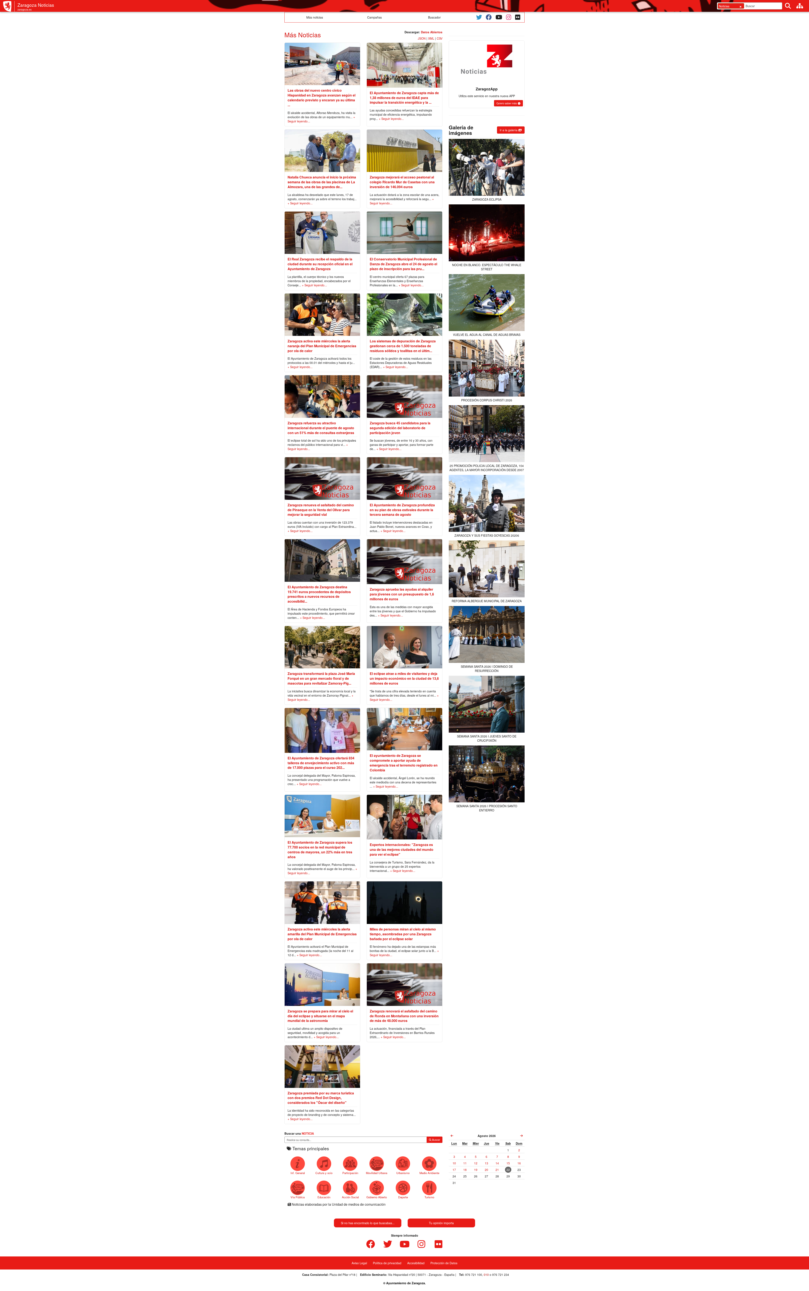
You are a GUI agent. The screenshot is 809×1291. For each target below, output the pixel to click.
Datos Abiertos (431, 32)
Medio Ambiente (429, 1173)
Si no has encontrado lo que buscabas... (368, 1223)
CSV (439, 38)
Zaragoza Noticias (35, 5)
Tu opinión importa (441, 1223)
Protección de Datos (443, 1263)
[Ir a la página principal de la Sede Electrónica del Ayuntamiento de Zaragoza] (9, 6)
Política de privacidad (387, 1263)
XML (431, 38)
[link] (452, 1135)
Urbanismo (403, 1173)
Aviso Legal (359, 1263)
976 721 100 (473, 1274)
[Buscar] (788, 5)
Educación (323, 1197)
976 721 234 (500, 1274)
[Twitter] (479, 17)
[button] (508, 103)
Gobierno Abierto (376, 1197)
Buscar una (299, 1133)
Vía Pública (298, 1197)
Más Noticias (302, 34)
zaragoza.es (24, 9)
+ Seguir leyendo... (391, 119)
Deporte (403, 1197)
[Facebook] (489, 17)
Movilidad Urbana (376, 1173)
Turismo (429, 1197)
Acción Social (350, 1197)
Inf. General (298, 1173)
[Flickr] (517, 17)
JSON (422, 38)
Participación (350, 1173)
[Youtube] (499, 17)
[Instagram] (508, 17)
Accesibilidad (416, 1263)
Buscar (435, 1139)
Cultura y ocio (323, 1173)
